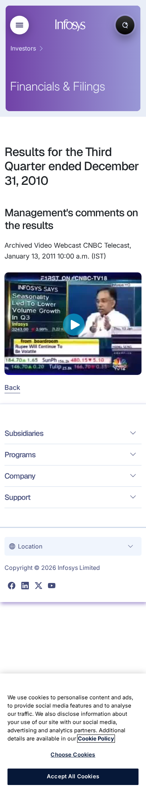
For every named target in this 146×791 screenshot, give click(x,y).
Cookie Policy (96, 738)
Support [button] (17, 497)
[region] (73, 732)
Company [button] (19, 476)
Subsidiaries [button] (23, 433)
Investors (23, 48)
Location (30, 546)
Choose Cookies (73, 754)
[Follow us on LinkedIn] (25, 586)
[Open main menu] (19, 25)
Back (12, 387)
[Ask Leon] (125, 25)
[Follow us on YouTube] (51, 586)
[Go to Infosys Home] (71, 25)
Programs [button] (20, 454)
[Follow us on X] (38, 586)
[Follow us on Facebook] (11, 586)
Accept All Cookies (73, 776)
